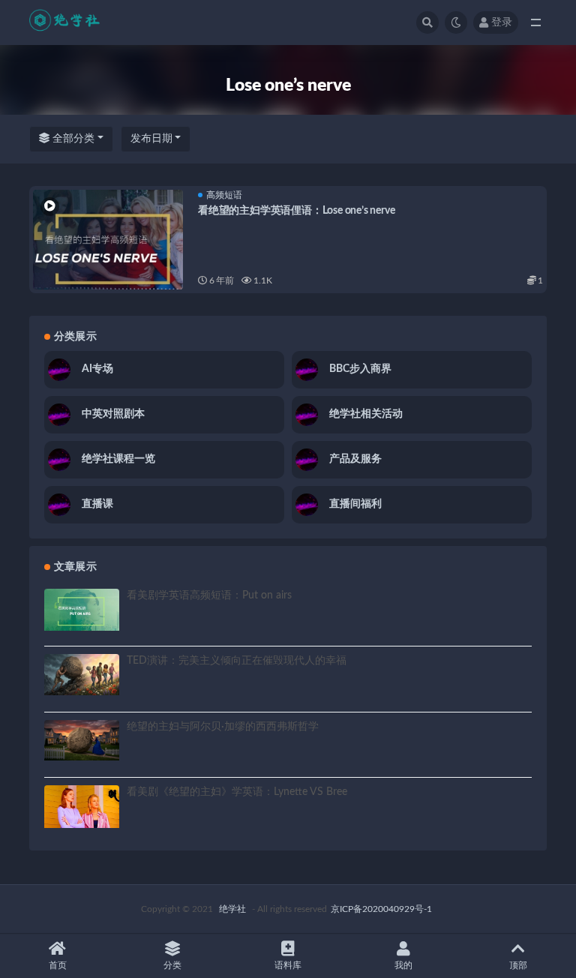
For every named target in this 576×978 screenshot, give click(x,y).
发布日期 (151, 139)
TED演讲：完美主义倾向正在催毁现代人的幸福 (236, 661)
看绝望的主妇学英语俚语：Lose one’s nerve (296, 211)
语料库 (288, 965)
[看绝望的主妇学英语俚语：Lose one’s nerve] (108, 250)
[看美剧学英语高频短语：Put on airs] (81, 610)
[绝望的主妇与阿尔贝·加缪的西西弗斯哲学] (81, 740)
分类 (173, 965)
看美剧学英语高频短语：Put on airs (209, 595)
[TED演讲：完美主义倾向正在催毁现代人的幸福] (81, 674)
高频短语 (224, 195)
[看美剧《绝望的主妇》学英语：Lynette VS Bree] (81, 806)
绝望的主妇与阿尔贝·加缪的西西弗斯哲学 (223, 727)
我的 (403, 965)
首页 (58, 965)
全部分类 (72, 139)
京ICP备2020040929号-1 (381, 909)
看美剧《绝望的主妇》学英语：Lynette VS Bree (237, 792)
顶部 (518, 965)
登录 (501, 22)
